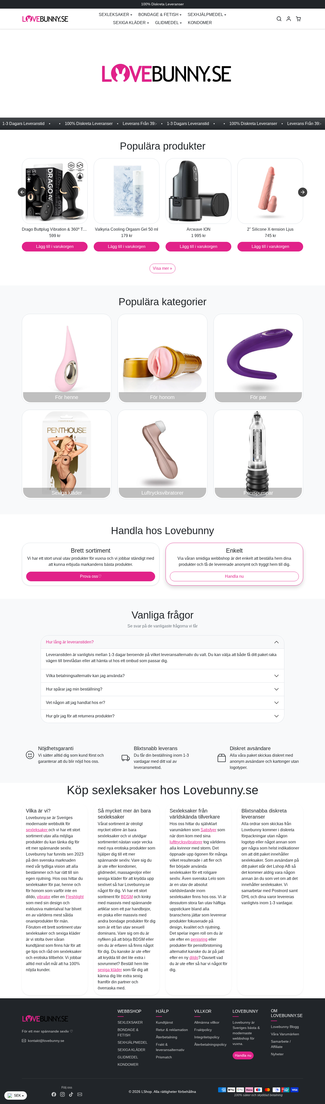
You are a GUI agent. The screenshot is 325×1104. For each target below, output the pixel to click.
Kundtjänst (164, 1022)
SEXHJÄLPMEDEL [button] (205, 14)
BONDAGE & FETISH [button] (158, 14)
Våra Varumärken (285, 1034)
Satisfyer (208, 830)
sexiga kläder (110, 970)
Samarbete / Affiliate (281, 1044)
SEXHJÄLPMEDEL (133, 1042)
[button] (279, 19)
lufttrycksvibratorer (186, 842)
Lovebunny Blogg (285, 1027)
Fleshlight (75, 897)
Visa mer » (162, 268)
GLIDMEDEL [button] (167, 23)
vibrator (43, 897)
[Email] (79, 1094)
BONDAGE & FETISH (128, 1032)
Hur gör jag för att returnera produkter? (80, 716)
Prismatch (164, 1057)
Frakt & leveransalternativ (170, 1047)
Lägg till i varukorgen (55, 246)
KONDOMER (200, 23)
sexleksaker (37, 830)
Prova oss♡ (91, 576)
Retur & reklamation (172, 1030)
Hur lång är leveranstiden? (70, 642)
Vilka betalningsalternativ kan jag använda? (85, 676)
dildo (193, 957)
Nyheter (277, 1054)
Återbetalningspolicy (210, 1044)
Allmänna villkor (206, 1022)
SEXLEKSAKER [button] (114, 14)
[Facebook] (54, 1094)
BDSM (127, 897)
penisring (199, 939)
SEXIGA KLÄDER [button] (129, 23)
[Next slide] (302, 192)
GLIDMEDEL (128, 1057)
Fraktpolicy (203, 1030)
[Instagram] (62, 1094)
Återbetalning (166, 1037)
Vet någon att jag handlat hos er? (75, 702)
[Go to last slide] (22, 192)
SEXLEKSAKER (130, 1022)
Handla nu (234, 576)
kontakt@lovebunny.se (46, 1041)
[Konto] (289, 19)
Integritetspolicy (206, 1037)
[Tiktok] (71, 1094)
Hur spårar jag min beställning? (74, 689)
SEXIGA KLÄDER (131, 1050)
